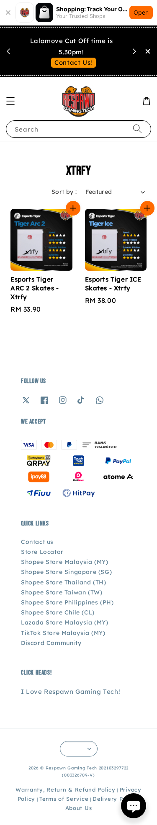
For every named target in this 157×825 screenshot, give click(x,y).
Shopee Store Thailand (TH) (63, 582)
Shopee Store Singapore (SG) (66, 572)
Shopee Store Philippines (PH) (67, 602)
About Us (78, 808)
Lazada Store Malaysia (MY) (64, 622)
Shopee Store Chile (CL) (58, 612)
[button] (10, 101)
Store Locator (42, 552)
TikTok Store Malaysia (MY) (63, 633)
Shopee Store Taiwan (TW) (61, 592)
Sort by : (64, 191)
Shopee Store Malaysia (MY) (64, 562)
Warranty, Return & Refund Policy (65, 789)
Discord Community (51, 643)
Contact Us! (73, 62)
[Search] (137, 129)
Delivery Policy (115, 798)
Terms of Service (63, 798)
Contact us (37, 542)
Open (141, 12)
